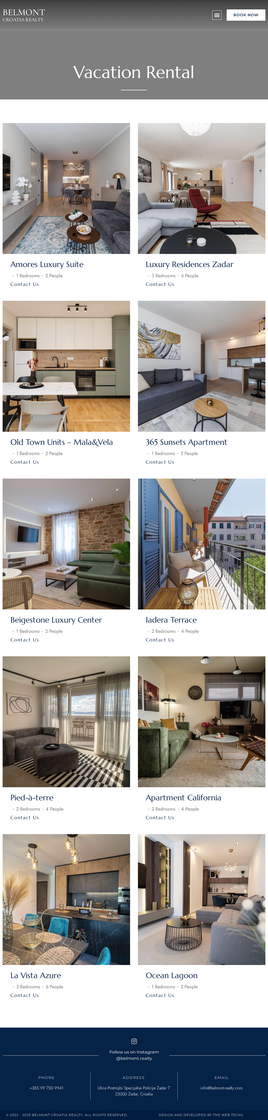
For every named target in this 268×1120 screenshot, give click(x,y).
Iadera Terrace (171, 620)
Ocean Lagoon (172, 975)
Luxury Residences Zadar (189, 264)
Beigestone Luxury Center (56, 620)
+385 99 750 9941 (46, 1088)
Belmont (24, 12)
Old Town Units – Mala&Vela (61, 442)
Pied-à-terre (31, 797)
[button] (216, 15)
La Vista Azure (35, 975)
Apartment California (183, 797)
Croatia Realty (23, 19)
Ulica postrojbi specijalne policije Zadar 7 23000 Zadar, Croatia (134, 1091)
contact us (24, 284)
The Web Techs (228, 1115)
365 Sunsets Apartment (186, 442)
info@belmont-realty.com (221, 1088)
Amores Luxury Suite (46, 264)
